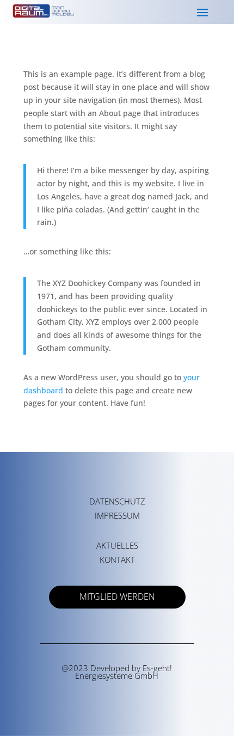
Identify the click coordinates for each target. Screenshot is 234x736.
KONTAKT (117, 559)
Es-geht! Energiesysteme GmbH (123, 672)
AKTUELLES (117, 545)
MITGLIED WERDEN (117, 597)
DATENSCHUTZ (117, 501)
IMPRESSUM (117, 515)
